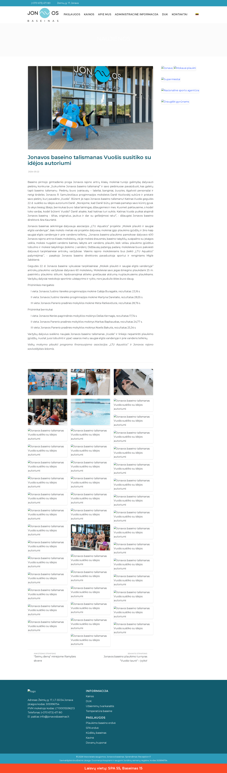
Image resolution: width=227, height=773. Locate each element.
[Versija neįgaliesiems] (191, 3)
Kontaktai (179, 14)
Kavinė (90, 737)
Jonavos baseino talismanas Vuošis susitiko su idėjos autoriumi (89, 160)
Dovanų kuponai (96, 742)
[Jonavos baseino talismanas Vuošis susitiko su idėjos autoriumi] (90, 107)
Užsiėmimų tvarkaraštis (100, 706)
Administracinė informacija (136, 14)
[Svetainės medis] (197, 3)
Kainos (89, 14)
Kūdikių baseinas (96, 732)
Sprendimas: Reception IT (138, 756)
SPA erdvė (92, 727)
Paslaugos (72, 14)
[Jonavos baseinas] (43, 14)
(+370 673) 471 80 (39, 3)
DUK (165, 14)
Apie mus (104, 14)
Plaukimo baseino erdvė (101, 723)
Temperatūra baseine (99, 711)
